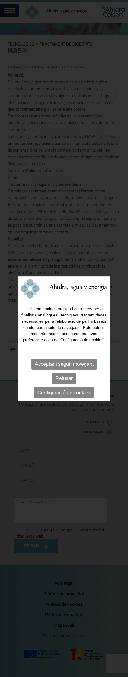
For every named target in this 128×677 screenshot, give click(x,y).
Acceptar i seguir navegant (64, 364)
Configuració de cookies (64, 392)
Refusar (64, 378)
